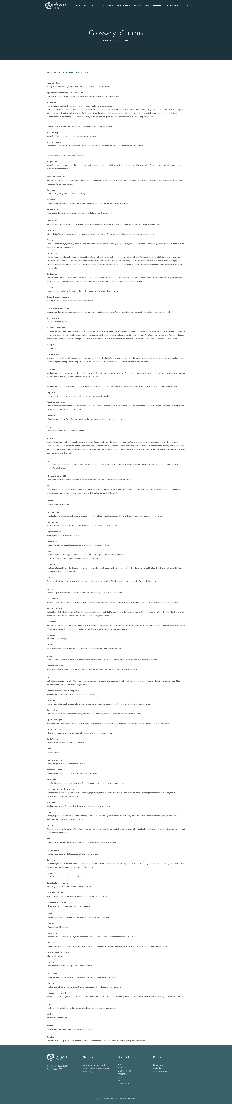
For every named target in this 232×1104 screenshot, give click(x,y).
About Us (88, 5)
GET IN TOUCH (123, 1084)
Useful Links (157, 1068)
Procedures (122, 5)
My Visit (137, 5)
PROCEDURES (123, 1074)
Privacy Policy (158, 1065)
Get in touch (172, 5)
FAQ (119, 1080)
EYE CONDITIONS (124, 1071)
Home (78, 5)
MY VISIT (121, 1077)
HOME (120, 1065)
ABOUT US (122, 1068)
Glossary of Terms (160, 1071)
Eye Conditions (104, 5)
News (147, 5)
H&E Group (131, 1099)
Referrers (157, 5)
